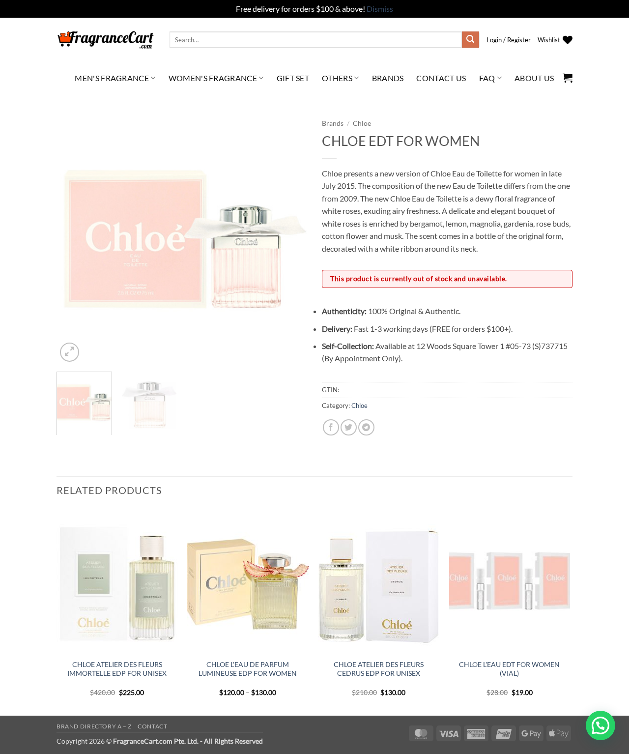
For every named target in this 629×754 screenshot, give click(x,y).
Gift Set (293, 78)
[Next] (290, 239)
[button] (508, 40)
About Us (534, 78)
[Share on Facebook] (331, 427)
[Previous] (74, 239)
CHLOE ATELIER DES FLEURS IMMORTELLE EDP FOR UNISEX (117, 669)
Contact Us (441, 78)
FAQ (487, 78)
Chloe (362, 123)
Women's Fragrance (213, 78)
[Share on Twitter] (349, 427)
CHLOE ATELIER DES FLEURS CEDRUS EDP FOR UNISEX (379, 669)
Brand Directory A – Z (94, 726)
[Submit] (470, 39)
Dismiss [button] (380, 8)
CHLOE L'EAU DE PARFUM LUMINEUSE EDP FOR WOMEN (248, 669)
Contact (152, 726)
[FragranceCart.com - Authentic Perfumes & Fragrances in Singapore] (106, 39)
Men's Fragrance (112, 78)
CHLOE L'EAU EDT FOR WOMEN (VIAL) (509, 669)
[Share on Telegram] (366, 427)
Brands (388, 78)
